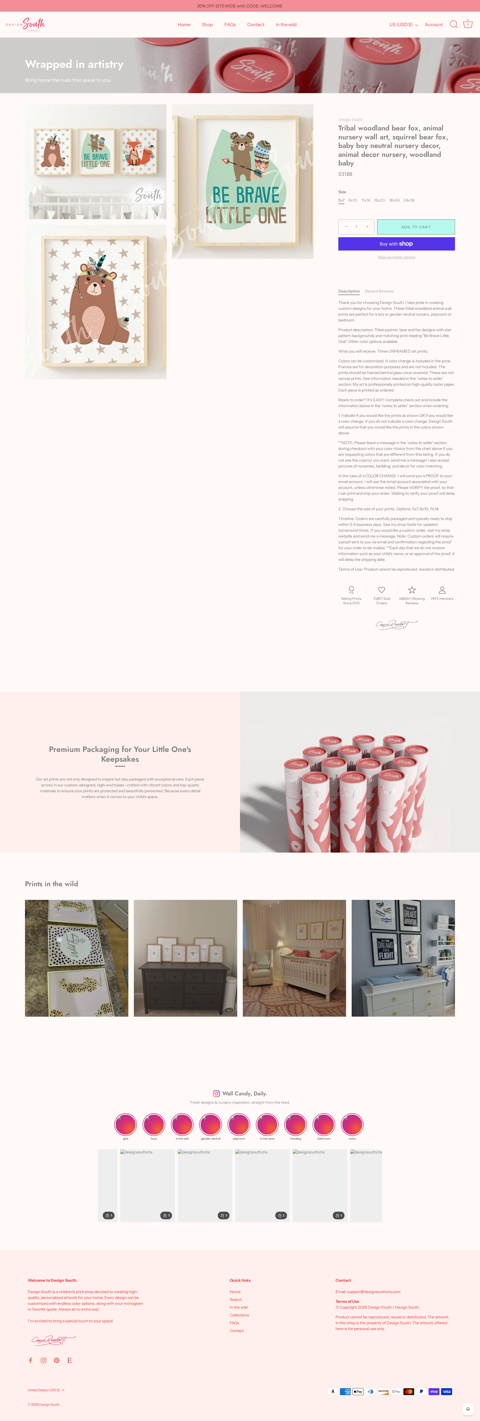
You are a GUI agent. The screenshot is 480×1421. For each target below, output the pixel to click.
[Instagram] (43, 1359)
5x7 (341, 200)
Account (434, 24)
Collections (239, 1315)
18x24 (394, 200)
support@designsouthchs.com (374, 1291)
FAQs (230, 24)
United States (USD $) (44, 1390)
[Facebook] (30, 1359)
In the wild (286, 24)
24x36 (409, 200)
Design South (350, 119)
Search (236, 1299)
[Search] (454, 24)
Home (184, 24)
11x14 (365, 200)
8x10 (353, 200)
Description (349, 291)
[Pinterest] (56, 1359)
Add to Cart (416, 227)
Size (342, 192)
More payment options (396, 257)
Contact (255, 24)
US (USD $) (401, 24)
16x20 (379, 200)
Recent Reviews (379, 291)
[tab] (351, 291)
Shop (207, 24)
